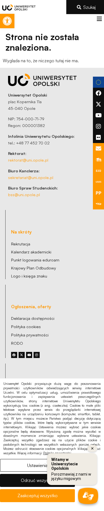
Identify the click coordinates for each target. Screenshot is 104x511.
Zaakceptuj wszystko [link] (37, 495)
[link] (7, 21)
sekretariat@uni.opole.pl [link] (30, 177)
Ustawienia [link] (37, 465)
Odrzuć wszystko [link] (37, 480)
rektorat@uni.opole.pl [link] (28, 159)
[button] (99, 19)
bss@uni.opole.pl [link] (24, 194)
